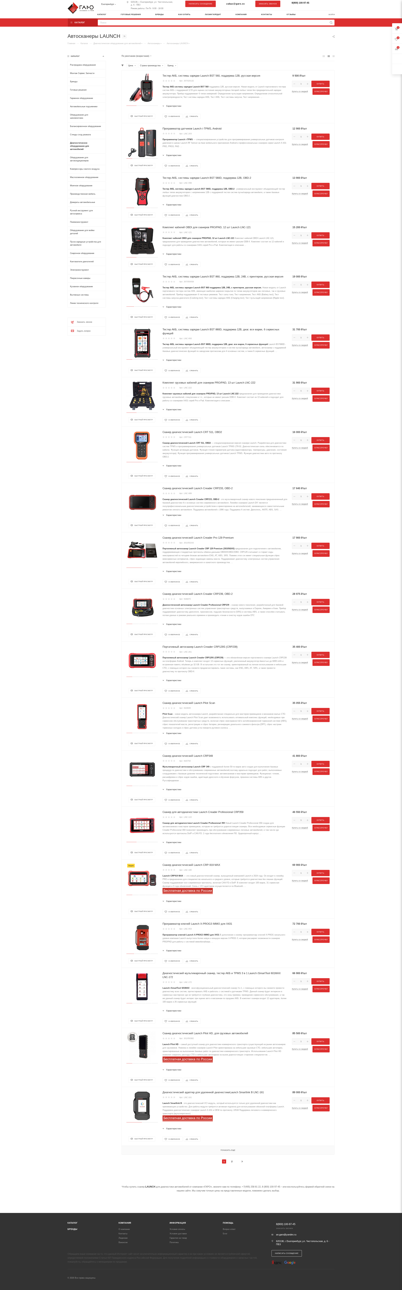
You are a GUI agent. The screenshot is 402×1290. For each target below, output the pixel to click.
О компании (124, 1229)
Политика (174, 1242)
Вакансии (123, 1242)
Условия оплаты (177, 1229)
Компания (125, 1223)
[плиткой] (324, 56)
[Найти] (331, 22)
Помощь (228, 1223)
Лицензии (123, 1238)
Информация (178, 1223)
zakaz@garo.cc (235, 3)
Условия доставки (178, 1233)
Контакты (123, 1233)
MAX (330, 3)
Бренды (72, 1229)
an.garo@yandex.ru (286, 1234)
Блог (225, 1233)
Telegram (324, 3)
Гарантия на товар (178, 1238)
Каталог (73, 1223)
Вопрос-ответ (229, 1229)
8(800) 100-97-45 (300, 2)
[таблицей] (333, 56)
